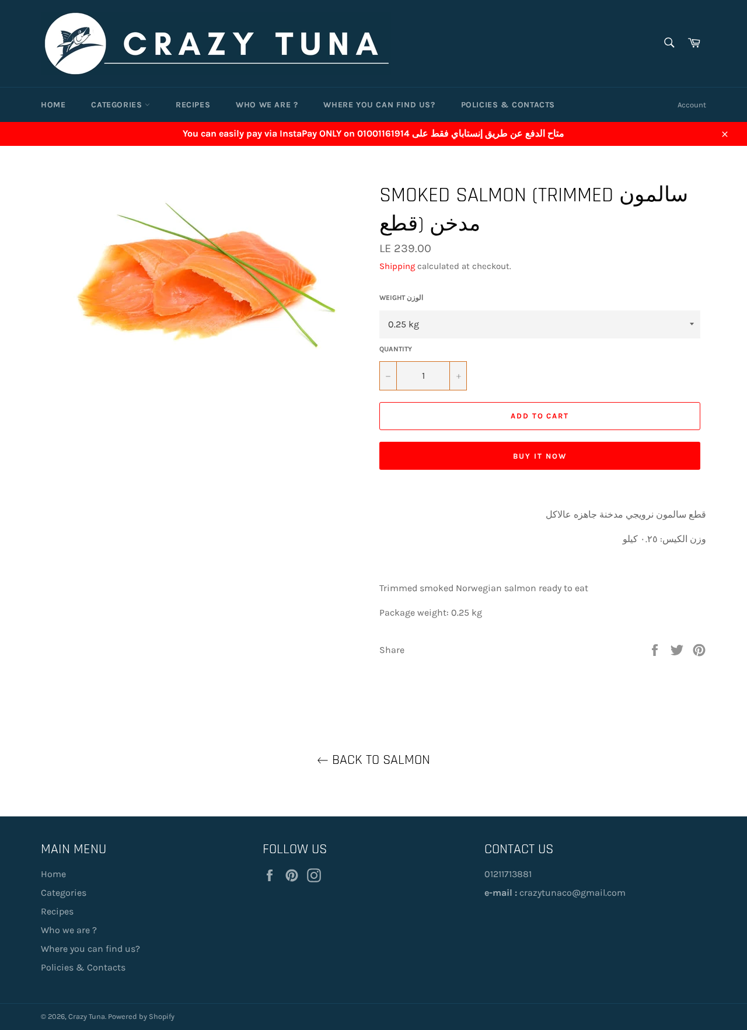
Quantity (395, 349)
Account (692, 104)
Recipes (193, 105)
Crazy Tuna (86, 1016)
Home (53, 105)
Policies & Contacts (508, 105)
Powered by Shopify (141, 1016)
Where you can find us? (379, 105)
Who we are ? (267, 105)
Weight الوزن (401, 298)
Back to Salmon (379, 760)
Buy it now (540, 456)
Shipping (397, 266)
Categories (118, 105)
